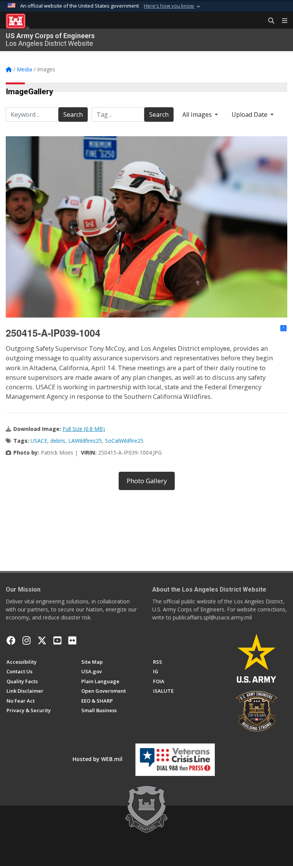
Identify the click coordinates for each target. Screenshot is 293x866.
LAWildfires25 (85, 440)
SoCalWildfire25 (124, 440)
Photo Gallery (147, 480)
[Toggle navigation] (281, 21)
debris (57, 440)
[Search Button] (268, 21)
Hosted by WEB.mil (97, 759)
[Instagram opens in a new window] (27, 640)
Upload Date (250, 114)
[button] (173, 6)
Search (73, 114)
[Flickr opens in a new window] (72, 640)
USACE (39, 440)
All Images (197, 114)
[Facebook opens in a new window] (11, 640)
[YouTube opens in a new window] (57, 640)
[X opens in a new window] (42, 640)
